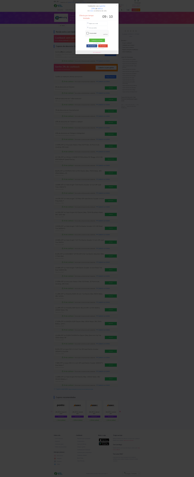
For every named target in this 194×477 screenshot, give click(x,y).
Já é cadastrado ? (97, 52)
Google (103, 46)
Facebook (93, 46)
